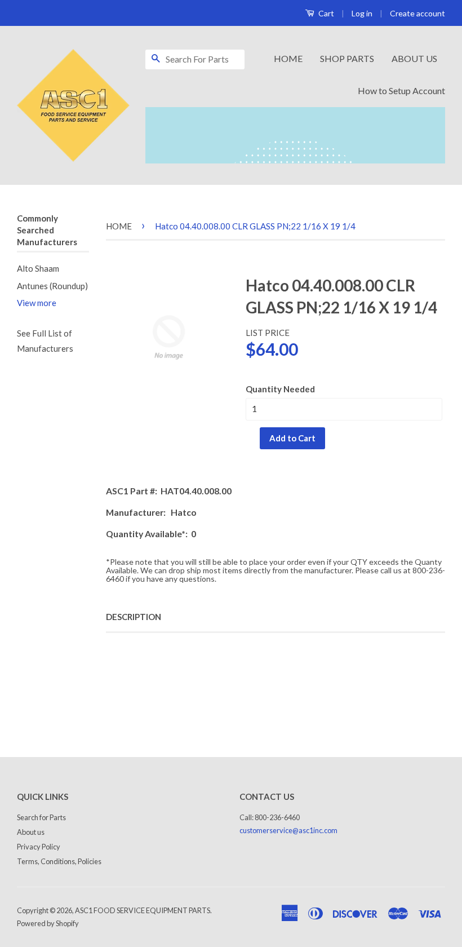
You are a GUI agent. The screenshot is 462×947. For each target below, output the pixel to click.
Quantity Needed (280, 389)
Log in (362, 13)
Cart (325, 13)
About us (31, 832)
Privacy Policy (38, 846)
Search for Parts (41, 817)
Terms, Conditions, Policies (59, 861)
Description (133, 617)
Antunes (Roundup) (52, 286)
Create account (417, 13)
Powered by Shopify (48, 923)
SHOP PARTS (347, 58)
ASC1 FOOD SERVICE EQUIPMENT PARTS (142, 910)
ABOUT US (414, 58)
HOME (288, 58)
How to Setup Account (401, 90)
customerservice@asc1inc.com (288, 830)
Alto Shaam (38, 268)
